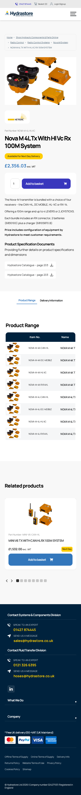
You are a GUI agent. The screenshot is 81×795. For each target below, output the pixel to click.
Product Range (26, 300)
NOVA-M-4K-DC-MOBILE (40, 360)
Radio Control (17, 42)
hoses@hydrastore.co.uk (34, 674)
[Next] (11, 581)
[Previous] (7, 581)
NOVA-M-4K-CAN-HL (38, 348)
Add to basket (35, 184)
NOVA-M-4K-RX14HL (38, 384)
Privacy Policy (54, 763)
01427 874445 (25, 4)
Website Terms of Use (33, 763)
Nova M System (60, 42)
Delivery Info (63, 756)
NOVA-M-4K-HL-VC (38, 372)
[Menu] (73, 14)
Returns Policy (12, 763)
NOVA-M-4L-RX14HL (38, 433)
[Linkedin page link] (11, 689)
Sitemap (27, 769)
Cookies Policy (12, 769)
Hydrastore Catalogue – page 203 (28, 265)
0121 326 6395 (25, 663)
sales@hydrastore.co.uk (33, 638)
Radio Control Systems (39, 42)
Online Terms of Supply (42, 756)
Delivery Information (51, 300)
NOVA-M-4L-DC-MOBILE (40, 409)
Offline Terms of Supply (16, 756)
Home (9, 37)
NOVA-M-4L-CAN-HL (38, 397)
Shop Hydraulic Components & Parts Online (37, 37)
